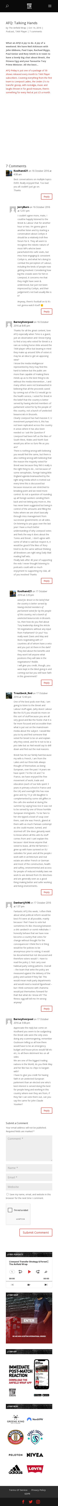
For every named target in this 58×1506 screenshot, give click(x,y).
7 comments (35, 31)
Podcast (10, 31)
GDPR (27, 1493)
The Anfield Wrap (17, 27)
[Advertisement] (29, 123)
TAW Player (21, 31)
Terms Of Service (18, 1490)
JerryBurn (23, 207)
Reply (47, 196)
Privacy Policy (38, 1490)
